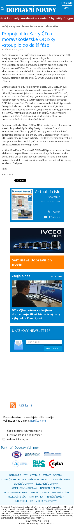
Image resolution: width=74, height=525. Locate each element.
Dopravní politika (60, 479)
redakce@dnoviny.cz (17, 439)
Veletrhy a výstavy (46, 501)
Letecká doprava (39, 492)
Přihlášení (66, 2)
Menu (67, 8)
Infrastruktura (24, 501)
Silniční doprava (23, 483)
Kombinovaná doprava (24, 488)
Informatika (51, 26)
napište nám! (38, 420)
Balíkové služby (18, 475)
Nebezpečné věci (17, 496)
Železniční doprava (32, 26)
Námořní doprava (50, 488)
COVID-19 (35, 475)
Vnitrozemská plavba (15, 492)
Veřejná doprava (11, 26)
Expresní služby (60, 492)
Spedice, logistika (53, 475)
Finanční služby (55, 496)
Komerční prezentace (13, 479)
